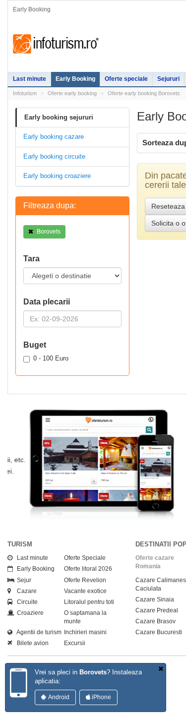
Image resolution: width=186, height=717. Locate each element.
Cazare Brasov (155, 630)
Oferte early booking (72, 93)
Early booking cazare (53, 136)
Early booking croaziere (57, 175)
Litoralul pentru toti (89, 610)
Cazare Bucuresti (158, 641)
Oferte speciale (126, 78)
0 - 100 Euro (50, 358)
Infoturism (56, 44)
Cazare (24, 600)
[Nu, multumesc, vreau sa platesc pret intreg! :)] (160, 669)
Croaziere (28, 621)
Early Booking (75, 78)
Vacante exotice (85, 600)
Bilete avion (30, 652)
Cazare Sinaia (154, 608)
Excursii (74, 652)
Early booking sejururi (58, 117)
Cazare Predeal (156, 619)
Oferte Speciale (85, 566)
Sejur (21, 589)
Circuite (25, 610)
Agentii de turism (37, 641)
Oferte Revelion (85, 589)
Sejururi (168, 78)
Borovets (48, 231)
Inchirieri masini (85, 641)
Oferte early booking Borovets (144, 93)
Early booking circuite (54, 156)
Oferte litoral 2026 (88, 577)
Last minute (29, 78)
